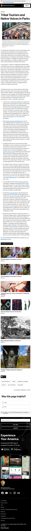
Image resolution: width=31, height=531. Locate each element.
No (5, 407)
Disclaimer (3, 516)
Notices (2, 507)
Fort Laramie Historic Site (14, 192)
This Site (15, 424)
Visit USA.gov (5, 528)
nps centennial (11, 385)
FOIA (2, 505)
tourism (3, 385)
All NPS (15, 428)
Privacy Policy (4, 502)
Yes (6, 402)
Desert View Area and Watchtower (14, 121)
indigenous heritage (23, 381)
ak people (20, 385)
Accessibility (4, 500)
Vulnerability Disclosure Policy (8, 518)
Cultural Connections (23, 181)
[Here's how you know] (15, 2)
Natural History (12, 177)
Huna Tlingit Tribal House (16, 106)
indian (13, 381)
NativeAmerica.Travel (6, 239)
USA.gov (3, 520)
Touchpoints (5, 413)
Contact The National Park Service (9, 509)
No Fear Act (3, 513)
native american (6, 381)
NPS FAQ (3, 511)
